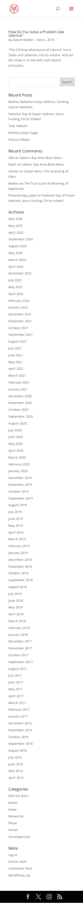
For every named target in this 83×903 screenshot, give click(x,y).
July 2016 (15, 757)
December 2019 (20, 478)
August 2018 (17, 587)
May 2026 (15, 219)
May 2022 (15, 287)
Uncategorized (19, 837)
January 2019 (18, 553)
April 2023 (15, 266)
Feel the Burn (18, 796)
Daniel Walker (23, 40)
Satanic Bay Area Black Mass (41, 158)
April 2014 (15, 778)
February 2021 (19, 382)
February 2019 (19, 546)
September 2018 (20, 580)
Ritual (12, 823)
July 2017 (15, 675)
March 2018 (17, 621)
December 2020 (20, 396)
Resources (16, 816)
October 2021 (18, 328)
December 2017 (20, 641)
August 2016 (17, 750)
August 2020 (17, 423)
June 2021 (15, 355)
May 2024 (15, 253)
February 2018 (19, 628)
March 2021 (17, 375)
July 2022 (15, 280)
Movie (12, 803)
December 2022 (20, 273)
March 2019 (17, 539)
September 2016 (20, 743)
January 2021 (18, 389)
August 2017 (17, 669)
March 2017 (17, 703)
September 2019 (20, 498)
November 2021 (20, 321)
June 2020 (15, 437)
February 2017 (19, 709)
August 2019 (17, 505)
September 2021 (20, 334)
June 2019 (15, 519)
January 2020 (18, 471)
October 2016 (18, 737)
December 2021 (20, 314)
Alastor (13, 171)
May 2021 (15, 362)
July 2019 (15, 512)
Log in (12, 855)
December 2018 (20, 560)
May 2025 (15, 226)
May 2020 (15, 444)
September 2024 (20, 239)
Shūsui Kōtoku (19, 139)
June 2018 (15, 600)
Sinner (13, 830)
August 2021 (17, 341)
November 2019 (20, 484)
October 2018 (18, 573)
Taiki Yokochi (17, 126)
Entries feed (17, 861)
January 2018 (18, 635)
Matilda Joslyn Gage (23, 133)
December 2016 (20, 723)
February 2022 (19, 301)
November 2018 (20, 566)
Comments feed (20, 868)
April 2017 (15, 696)
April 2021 (15, 369)
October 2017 (18, 655)
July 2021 (15, 348)
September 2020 (20, 416)
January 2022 (18, 307)
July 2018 (15, 594)
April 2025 (15, 232)
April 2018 (15, 614)
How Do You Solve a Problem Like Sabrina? (36, 33)
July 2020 (15, 430)
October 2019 (18, 491)
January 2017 (18, 716)
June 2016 (15, 764)
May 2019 (15, 525)
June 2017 (15, 682)
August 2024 (17, 246)
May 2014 (15, 771)
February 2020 (19, 464)
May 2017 (15, 689)
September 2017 (20, 662)
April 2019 (15, 532)
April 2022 (15, 294)
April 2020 (15, 450)
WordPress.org (19, 875)
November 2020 (20, 403)
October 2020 (18, 409)
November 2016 (20, 730)
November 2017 (20, 648)
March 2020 (17, 457)
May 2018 (15, 607)
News (12, 809)
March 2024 (17, 260)
